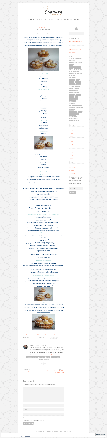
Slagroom (41, 357)
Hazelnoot (72, 84)
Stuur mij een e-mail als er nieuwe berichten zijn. (34, 420)
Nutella (71, 96)
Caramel (76, 71)
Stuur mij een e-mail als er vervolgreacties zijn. (33, 417)
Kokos (76, 88)
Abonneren (72, 192)
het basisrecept (54, 308)
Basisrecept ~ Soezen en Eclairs (31, 370)
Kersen (77, 86)
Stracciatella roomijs (72, 44)
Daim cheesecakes (72, 52)
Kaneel (79, 84)
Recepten (59, 19)
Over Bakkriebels (31, 19)
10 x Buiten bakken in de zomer (43, 334)
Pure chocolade (73, 99)
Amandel (71, 60)
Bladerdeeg (78, 69)
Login (70, 164)
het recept (57, 307)
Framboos (72, 79)
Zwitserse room (44, 359)
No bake (78, 94)
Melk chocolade (73, 92)
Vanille (80, 111)
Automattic (68, 431)
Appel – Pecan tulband (27, 334)
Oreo (76, 96)
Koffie (71, 88)
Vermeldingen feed (72, 167)
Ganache (71, 82)
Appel (79, 62)
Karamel (71, 86)
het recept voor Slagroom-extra (43, 312)
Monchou (71, 94)
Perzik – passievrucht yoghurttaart (75, 41)
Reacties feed (71, 170)
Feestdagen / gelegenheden (71, 19)
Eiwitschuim (72, 77)
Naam (25, 405)
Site (25, 414)
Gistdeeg (78, 82)
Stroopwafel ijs (71, 46)
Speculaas (72, 107)
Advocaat (78, 58)
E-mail (25, 409)
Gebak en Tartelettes (43, 27)
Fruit (77, 79)
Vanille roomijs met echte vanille (75, 49)
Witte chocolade (74, 114)
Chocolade (72, 73)
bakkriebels (48, 33)
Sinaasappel (72, 101)
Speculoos (79, 107)
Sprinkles (71, 109)
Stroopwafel (72, 111)
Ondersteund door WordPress (43, 431)
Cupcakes (71, 75)
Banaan (71, 64)
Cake (70, 71)
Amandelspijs (72, 62)
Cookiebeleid (27, 436)
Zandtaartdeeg (56, 357)
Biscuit (71, 69)
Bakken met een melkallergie (46, 19)
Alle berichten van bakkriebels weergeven (45, 354)
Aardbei (71, 58)
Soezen (48, 357)
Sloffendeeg (72, 105)
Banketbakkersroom (32, 357)
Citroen (79, 73)
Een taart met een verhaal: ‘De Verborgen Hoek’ (55, 371)
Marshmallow (73, 90)
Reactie (26, 387)
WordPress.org (72, 173)
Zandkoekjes (72, 116)
